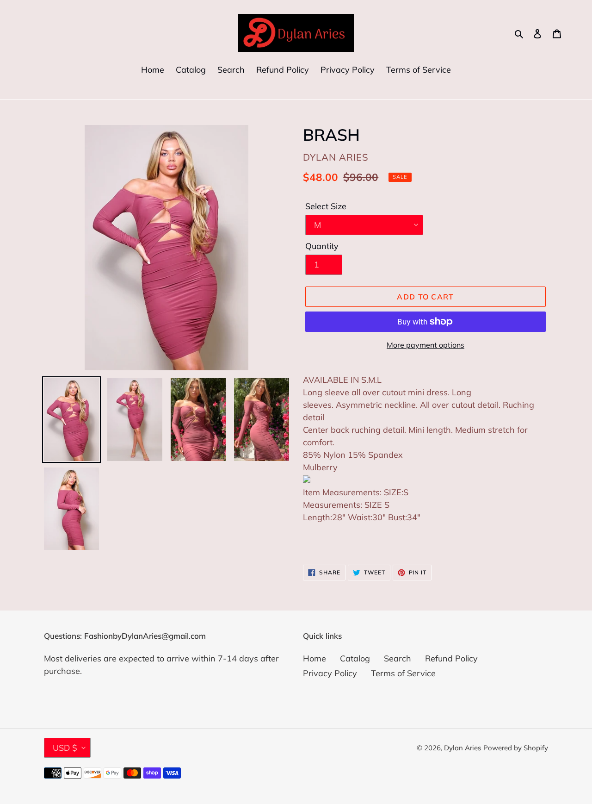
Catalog (355, 658)
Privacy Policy (330, 673)
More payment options (425, 344)
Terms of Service (403, 673)
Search (397, 658)
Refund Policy (451, 658)
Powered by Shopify (515, 747)
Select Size (325, 206)
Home (314, 658)
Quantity (322, 246)
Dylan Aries (462, 747)
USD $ (65, 747)
